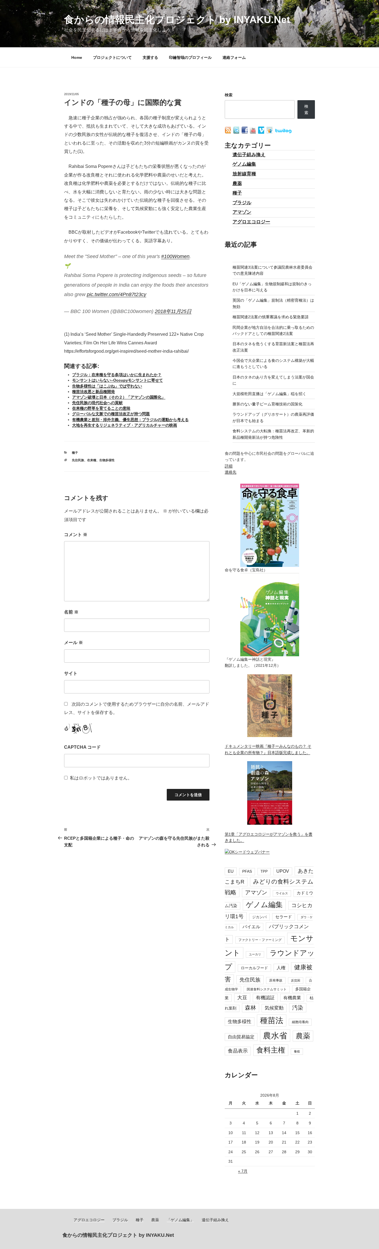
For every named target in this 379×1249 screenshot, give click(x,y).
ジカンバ (259, 917)
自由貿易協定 (241, 1036)
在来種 (91, 460)
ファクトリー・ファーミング (260, 940)
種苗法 (271, 1020)
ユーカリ (255, 954)
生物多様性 (107, 460)
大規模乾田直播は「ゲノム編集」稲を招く (269, 394)
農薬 (237, 183)
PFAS (247, 871)
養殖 (297, 1051)
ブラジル (242, 202)
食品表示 (238, 1051)
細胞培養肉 (300, 1022)
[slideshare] (270, 132)
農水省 (275, 1035)
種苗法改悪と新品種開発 (93, 391)
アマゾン (242, 212)
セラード (283, 917)
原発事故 (275, 980)
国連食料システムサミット (267, 989)
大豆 (242, 997)
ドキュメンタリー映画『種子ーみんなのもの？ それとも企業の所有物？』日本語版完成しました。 (268, 749)
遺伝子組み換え (249, 154)
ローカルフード (254, 968)
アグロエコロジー (251, 221)
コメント (75, 534)
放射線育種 (244, 173)
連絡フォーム (234, 57)
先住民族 (78, 460)
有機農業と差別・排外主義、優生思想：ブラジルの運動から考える (130, 419)
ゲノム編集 (244, 164)
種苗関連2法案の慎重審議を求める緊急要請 (271, 317)
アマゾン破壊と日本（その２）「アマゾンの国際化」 (118, 397)
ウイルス (282, 893)
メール (73, 642)
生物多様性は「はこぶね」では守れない (107, 386)
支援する (150, 57)
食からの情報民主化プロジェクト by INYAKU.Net (177, 19)
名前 (71, 612)
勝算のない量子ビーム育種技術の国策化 (267, 404)
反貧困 (295, 980)
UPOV (282, 871)
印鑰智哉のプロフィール (190, 57)
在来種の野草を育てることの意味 (101, 408)
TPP (264, 871)
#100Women (175, 256)
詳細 (229, 466)
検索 (229, 95)
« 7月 (242, 1171)
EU (231, 871)
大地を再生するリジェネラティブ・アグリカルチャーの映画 (124, 425)
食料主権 (270, 1050)
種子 (75, 452)
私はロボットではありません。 (101, 778)
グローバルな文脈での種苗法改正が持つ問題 (111, 414)
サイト (70, 673)
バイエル (251, 926)
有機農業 (292, 997)
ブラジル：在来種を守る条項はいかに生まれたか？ (116, 374)
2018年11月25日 (173, 311)
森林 (250, 1008)
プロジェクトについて (112, 57)
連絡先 (230, 472)
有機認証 (265, 997)
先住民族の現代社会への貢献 (97, 402)
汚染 (297, 1008)
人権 (281, 967)
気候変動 (274, 1008)
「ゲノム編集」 (180, 1220)
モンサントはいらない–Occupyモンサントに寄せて (117, 380)
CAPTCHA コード (82, 747)
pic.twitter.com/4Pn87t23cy (116, 294)
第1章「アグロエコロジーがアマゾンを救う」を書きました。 (268, 837)
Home (76, 57)
